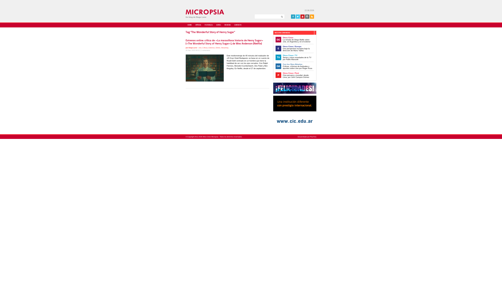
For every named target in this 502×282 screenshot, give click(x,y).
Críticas (198, 25)
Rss (312, 16)
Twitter (298, 16)
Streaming (224, 48)
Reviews (227, 25)
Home (189, 25)
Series (218, 25)
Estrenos (212, 48)
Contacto (237, 25)
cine (200, 48)
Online (218, 48)
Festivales (209, 25)
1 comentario (205, 50)
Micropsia (205, 12)
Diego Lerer (193, 48)
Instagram (307, 16)
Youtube (302, 16)
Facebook (293, 16)
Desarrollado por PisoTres (307, 137)
